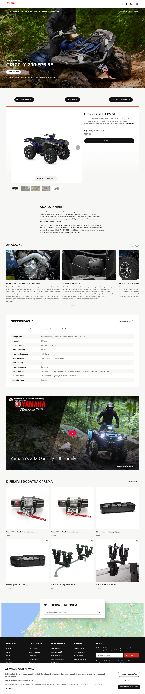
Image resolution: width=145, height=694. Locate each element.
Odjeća (135, 11)
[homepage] (10, 4)
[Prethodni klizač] (132, 245)
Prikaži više (9, 688)
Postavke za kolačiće (129, 674)
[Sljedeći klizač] (137, 245)
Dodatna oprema (125, 11)
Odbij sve (128, 680)
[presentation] (72, 433)
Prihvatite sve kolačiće (129, 687)
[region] (72, 678)
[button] (15, 188)
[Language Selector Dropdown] (137, 4)
